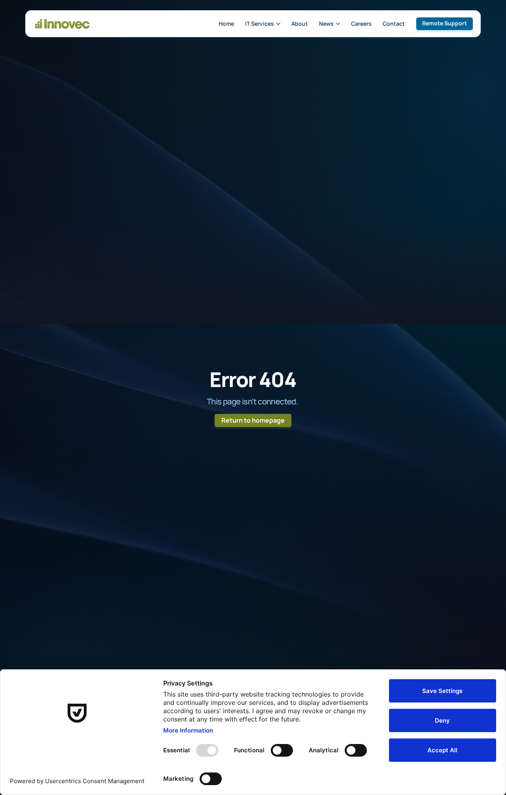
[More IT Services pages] (278, 24)
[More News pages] (338, 24)
